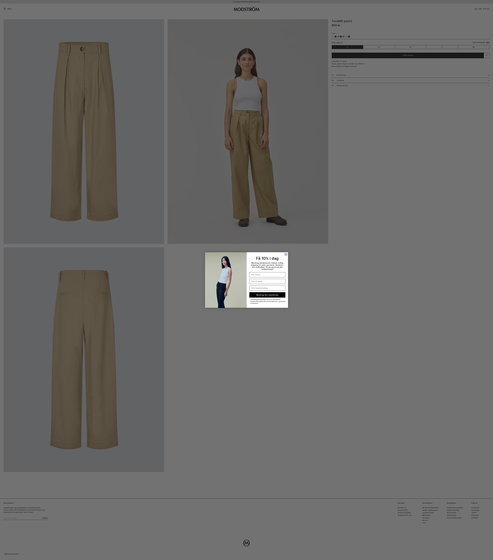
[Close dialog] (286, 254)
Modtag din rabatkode (267, 295)
